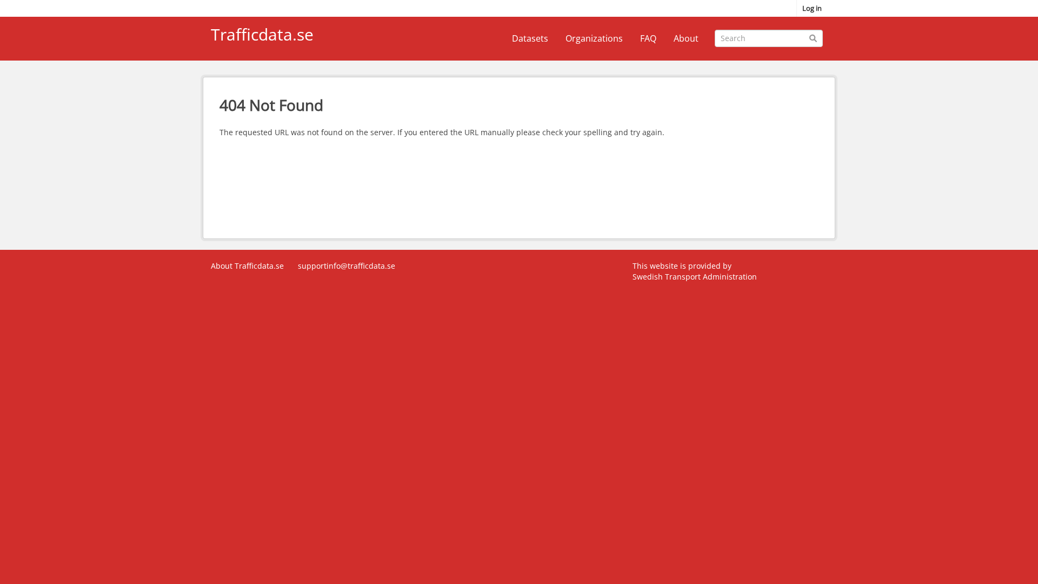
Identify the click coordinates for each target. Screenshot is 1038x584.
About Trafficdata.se (247, 266)
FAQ (648, 38)
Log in (812, 8)
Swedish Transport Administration (695, 276)
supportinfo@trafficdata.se (346, 266)
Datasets (530, 38)
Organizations (594, 38)
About (686, 38)
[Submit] (812, 37)
